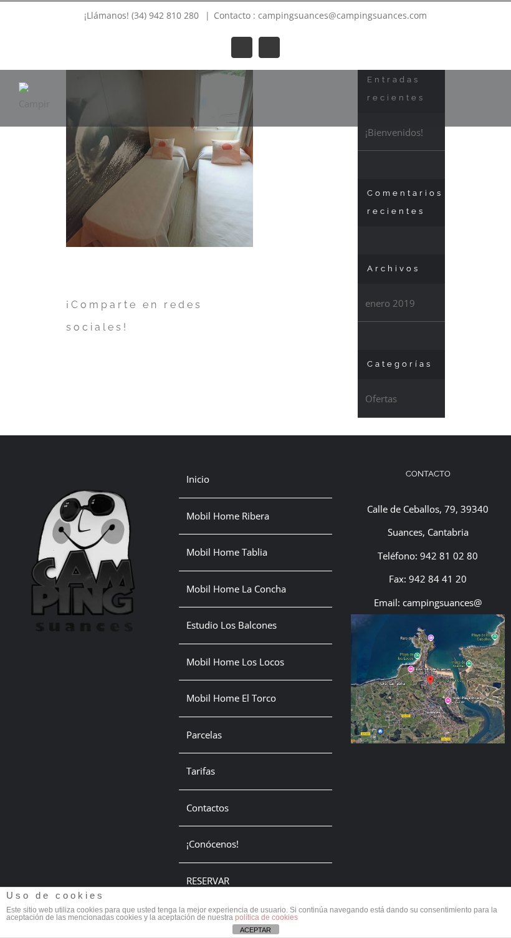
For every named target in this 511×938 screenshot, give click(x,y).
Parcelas (204, 734)
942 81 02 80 (449, 555)
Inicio (197, 479)
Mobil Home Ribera (227, 516)
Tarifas (200, 771)
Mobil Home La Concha (236, 589)
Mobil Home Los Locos (235, 661)
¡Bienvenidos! (394, 132)
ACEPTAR (255, 930)
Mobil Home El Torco (231, 698)
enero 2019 (390, 303)
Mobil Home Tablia (226, 552)
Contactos (207, 807)
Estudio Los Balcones (231, 625)
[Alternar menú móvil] (487, 88)
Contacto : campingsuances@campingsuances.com (320, 15)
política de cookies (266, 917)
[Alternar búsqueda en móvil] (465, 88)
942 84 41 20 (438, 579)
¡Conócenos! (212, 844)
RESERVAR (207, 880)
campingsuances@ (442, 602)
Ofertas (381, 398)
